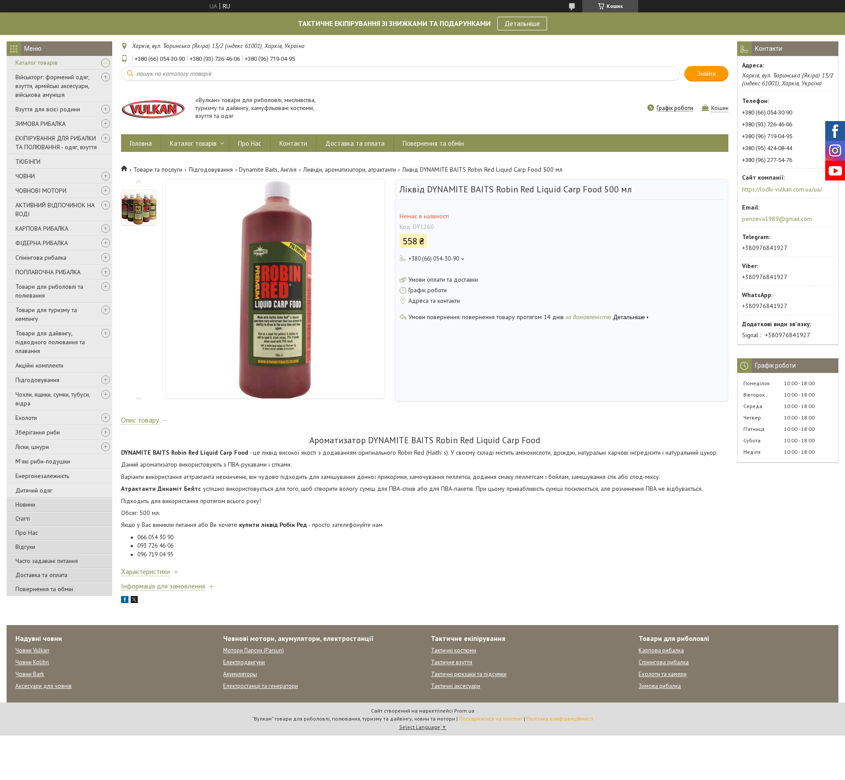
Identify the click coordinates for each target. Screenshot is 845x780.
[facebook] (125, 601)
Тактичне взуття (451, 662)
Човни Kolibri (32, 662)
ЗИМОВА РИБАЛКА (40, 124)
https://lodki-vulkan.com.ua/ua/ (782, 189)
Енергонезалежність (42, 476)
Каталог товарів (36, 62)
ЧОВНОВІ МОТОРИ (40, 191)
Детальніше (522, 23)
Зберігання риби (37, 432)
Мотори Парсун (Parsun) (253, 650)
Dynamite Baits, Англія (268, 169)
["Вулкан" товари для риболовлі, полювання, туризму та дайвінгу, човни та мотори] (154, 108)
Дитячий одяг (33, 490)
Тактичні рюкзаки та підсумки (469, 674)
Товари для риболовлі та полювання (49, 291)
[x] (134, 601)
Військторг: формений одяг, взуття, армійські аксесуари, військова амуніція (52, 86)
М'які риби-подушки (42, 461)
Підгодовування (37, 380)
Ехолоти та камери (663, 674)
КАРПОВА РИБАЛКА (41, 228)
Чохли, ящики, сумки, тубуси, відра (52, 398)
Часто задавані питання (46, 561)
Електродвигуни (244, 662)
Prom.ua (464, 710)
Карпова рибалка (661, 650)
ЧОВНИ (25, 176)
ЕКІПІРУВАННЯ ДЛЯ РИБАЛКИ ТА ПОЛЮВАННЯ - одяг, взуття (56, 142)
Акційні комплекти (39, 365)
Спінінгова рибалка (40, 257)
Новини (25, 504)
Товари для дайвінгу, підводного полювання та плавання (50, 342)
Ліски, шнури (32, 447)
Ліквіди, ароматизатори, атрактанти (349, 169)
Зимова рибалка (660, 686)
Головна (141, 143)
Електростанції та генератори (260, 686)
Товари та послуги (157, 169)
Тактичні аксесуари (455, 686)
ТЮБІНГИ (27, 162)
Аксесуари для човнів (43, 686)
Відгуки (25, 547)
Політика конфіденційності (559, 718)
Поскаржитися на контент (490, 718)
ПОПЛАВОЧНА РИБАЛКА (48, 272)
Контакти (293, 143)
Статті (22, 518)
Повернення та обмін (44, 589)
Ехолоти (26, 418)
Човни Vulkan (32, 650)
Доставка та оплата (41, 575)
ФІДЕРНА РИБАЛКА (41, 243)
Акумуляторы (240, 674)
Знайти (706, 73)
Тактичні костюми (453, 650)
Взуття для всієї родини (47, 109)
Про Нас (26, 533)
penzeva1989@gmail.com (777, 219)
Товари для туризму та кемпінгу (46, 314)
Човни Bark (29, 674)
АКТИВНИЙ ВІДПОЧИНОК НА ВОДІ (55, 209)
